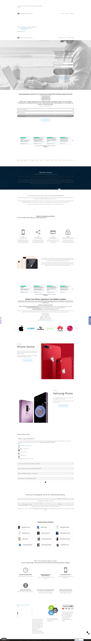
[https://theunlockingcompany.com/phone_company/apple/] (21, 328)
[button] (14, 328)
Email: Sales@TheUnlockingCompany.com (66, 6)
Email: (24, 28)
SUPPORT (56, 6)
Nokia (56, 160)
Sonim (67, 160)
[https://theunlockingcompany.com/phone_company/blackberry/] (41, 328)
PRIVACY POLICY (36, 611)
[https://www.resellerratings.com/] (23, 606)
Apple (18, 160)
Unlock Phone (63, 77)
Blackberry (25, 160)
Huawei (37, 160)
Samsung (63, 160)
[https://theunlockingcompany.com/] (25, 13)
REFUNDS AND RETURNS (37, 613)
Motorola (52, 160)
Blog (66, 13)
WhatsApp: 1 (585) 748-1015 (69, 7)
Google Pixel (33, 160)
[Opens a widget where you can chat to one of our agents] (4, 639)
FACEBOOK (35, 607)
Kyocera (41, 160)
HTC (29, 160)
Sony (70, 160)
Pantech (59, 160)
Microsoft (47, 160)
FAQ (68, 13)
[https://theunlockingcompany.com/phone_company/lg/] (70, 328)
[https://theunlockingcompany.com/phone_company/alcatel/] (31, 328)
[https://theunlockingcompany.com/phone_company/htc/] (50, 328)
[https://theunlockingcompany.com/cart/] (72, 38)
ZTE (73, 160)
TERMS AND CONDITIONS (37, 610)
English (77, 639)
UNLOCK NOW (27, 360)
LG (44, 160)
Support (34, 615)
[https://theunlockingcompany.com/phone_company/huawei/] (60, 328)
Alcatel (21, 160)
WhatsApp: (22, 29)
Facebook (62, 13)
